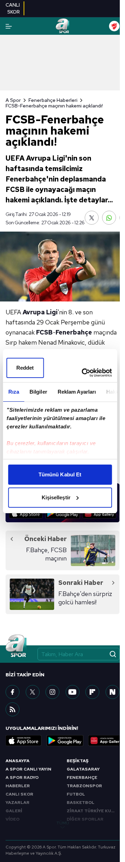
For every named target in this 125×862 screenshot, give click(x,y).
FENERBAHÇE (82, 777)
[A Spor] (62, 26)
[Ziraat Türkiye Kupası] (114, 26)
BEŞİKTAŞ (78, 761)
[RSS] (12, 709)
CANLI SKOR (19, 794)
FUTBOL (76, 794)
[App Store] (26, 513)
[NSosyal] (112, 692)
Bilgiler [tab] (38, 392)
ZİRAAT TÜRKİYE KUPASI (93, 811)
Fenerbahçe (74, 332)
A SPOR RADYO (22, 777)
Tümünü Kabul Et (60, 474)
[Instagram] (52, 692)
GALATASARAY (83, 769)
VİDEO (12, 819)
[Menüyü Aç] (9, 26)
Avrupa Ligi (40, 312)
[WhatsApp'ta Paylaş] (109, 218)
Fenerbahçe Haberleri (52, 100)
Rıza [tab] (13, 392)
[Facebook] (12, 692)
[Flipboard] (92, 692)
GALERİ (14, 811)
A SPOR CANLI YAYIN (28, 769)
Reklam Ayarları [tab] (76, 392)
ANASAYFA (18, 761)
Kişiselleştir (56, 497)
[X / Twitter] (33, 692)
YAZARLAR (18, 802)
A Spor (13, 100)
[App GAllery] (99, 513)
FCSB (44, 332)
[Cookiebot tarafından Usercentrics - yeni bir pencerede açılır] (84, 372)
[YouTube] (73, 692)
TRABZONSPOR (84, 786)
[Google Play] (62, 513)
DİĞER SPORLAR (85, 819)
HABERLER (18, 786)
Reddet (25, 368)
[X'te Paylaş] (92, 218)
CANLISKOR (13, 8)
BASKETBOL (80, 802)
